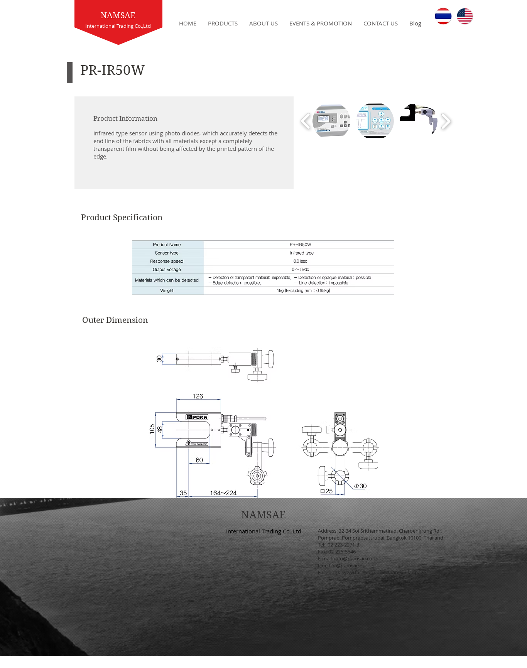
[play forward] (445, 121)
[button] (331, 121)
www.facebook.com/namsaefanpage (384, 572)
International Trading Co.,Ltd (263, 531)
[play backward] (305, 121)
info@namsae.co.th (356, 558)
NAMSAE (118, 15)
